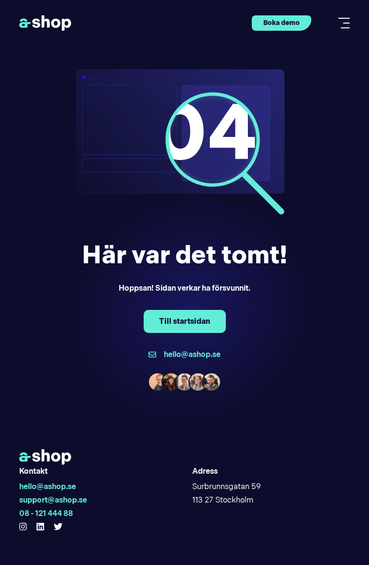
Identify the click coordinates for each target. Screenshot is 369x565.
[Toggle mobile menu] (341, 23)
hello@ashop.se (47, 486)
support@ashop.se (53, 500)
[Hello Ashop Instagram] (23, 527)
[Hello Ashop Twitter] (58, 527)
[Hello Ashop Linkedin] (40, 527)
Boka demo (281, 22)
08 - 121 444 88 (46, 513)
